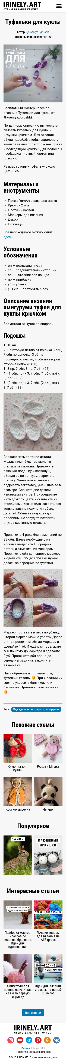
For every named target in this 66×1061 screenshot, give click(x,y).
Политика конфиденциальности (34, 1051)
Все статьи (33, 1013)
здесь (8, 237)
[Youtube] (20, 1040)
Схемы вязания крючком (22, 9)
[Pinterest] (38, 1040)
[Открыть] (58, 6)
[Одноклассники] (47, 1040)
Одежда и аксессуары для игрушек (36, 709)
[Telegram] (29, 1040)
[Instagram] (10, 1040)
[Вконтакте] (56, 1040)
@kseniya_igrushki (37, 32)
